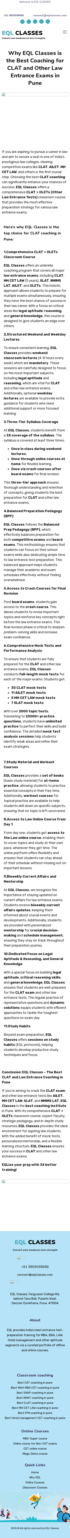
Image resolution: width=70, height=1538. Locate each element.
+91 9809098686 (13, 15)
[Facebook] (35, 21)
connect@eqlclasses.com (50, 15)
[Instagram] (48, 21)
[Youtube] (41, 21)
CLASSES (22, 33)
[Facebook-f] (28, 1360)
